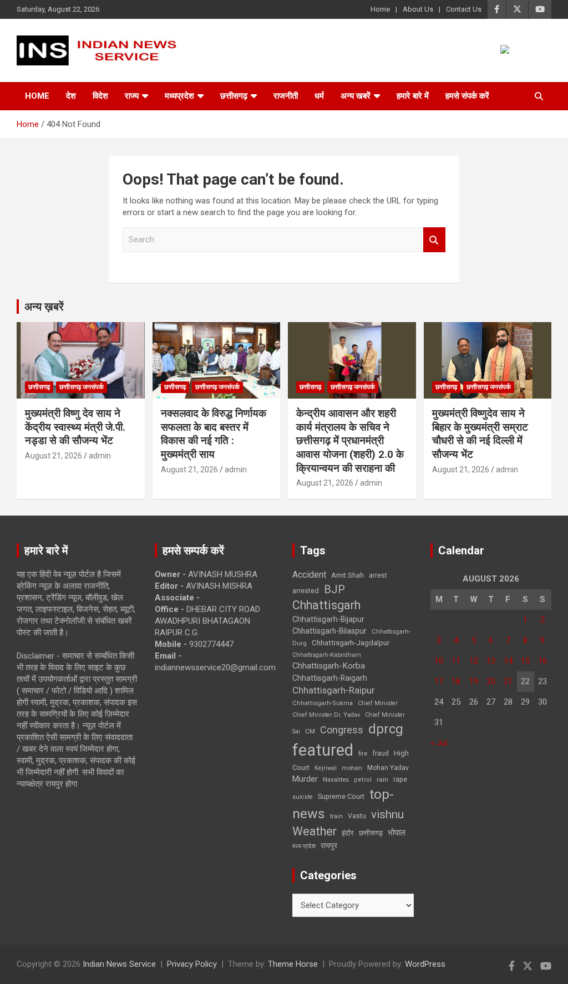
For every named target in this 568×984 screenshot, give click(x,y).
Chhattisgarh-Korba (328, 666)
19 (473, 681)
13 (490, 661)
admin (100, 455)
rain (382, 779)
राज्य (132, 96)
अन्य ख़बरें (44, 306)
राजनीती (285, 96)
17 (438, 681)
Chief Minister (378, 703)
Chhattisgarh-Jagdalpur (350, 642)
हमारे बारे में (413, 96)
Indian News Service (119, 964)
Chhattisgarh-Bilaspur (329, 630)
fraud (380, 753)
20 (490, 681)
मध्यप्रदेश (179, 96)
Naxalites (336, 779)
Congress (341, 730)
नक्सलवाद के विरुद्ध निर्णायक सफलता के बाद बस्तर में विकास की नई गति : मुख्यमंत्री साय (213, 434)
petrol (363, 779)
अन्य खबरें (356, 96)
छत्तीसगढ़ (233, 96)
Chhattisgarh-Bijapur (328, 619)
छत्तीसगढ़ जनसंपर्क (81, 387)
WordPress (425, 964)
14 (508, 661)
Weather (314, 831)
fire (362, 753)
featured (322, 750)
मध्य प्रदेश (304, 846)
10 (438, 661)
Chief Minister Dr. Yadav (326, 714)
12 (473, 661)
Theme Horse (293, 964)
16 (542, 661)
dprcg (385, 729)
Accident (309, 574)
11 (456, 661)
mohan (352, 768)
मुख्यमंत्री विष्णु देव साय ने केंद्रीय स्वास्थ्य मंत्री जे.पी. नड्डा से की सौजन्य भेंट (75, 427)
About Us (418, 9)
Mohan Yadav (388, 768)
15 (525, 661)
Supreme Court (341, 796)
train (336, 816)
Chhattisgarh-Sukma (322, 703)
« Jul (438, 743)
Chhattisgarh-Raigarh (329, 678)
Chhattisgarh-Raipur (333, 690)
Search (434, 239)
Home (380, 9)
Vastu (357, 816)
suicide (302, 797)
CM (310, 731)
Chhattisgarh (326, 605)
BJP (334, 589)
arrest (378, 575)
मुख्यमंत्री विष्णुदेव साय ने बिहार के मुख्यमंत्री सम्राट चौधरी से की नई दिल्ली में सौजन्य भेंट (480, 434)
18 (456, 681)
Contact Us (463, 9)
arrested (305, 591)
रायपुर (329, 845)
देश (71, 96)
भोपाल (396, 833)
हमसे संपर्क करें (467, 96)
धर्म (319, 96)
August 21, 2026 (53, 455)
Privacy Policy (192, 964)
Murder (305, 779)
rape (400, 779)
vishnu (387, 814)
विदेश (100, 96)
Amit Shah (347, 575)
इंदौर (348, 833)
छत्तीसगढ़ (371, 833)
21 (508, 681)
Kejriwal (326, 768)
